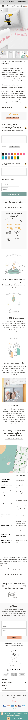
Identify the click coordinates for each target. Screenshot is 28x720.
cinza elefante (6, 154)
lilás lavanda (9, 154)
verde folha (18, 158)
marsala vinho (12, 154)
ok (8, 718)
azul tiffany (2, 158)
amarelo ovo (15, 158)
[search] (8, 6)
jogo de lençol (17, 643)
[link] (3, 55)
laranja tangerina (15, 154)
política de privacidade (17, 718)
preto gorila (2, 154)
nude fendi (9, 158)
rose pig (24, 154)
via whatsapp (10, 664)
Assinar (14, 637)
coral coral (21, 154)
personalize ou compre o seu (14, 207)
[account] (21, 6)
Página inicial (8, 643)
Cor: (5, 151)
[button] (5, 63)
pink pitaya (18, 154)
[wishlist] (2, 10)
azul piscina (12, 158)
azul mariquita (6, 158)
